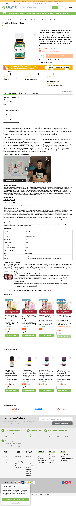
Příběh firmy (41, 458)
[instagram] (69, 482)
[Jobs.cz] (22, 482)
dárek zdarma (9, 300)
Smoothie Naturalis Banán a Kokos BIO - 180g (64, 316)
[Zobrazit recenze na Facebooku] (38, 409)
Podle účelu (5, 17)
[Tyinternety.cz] (33, 482)
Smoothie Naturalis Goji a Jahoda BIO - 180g (46, 316)
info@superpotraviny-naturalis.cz (51, 3)
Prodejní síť (6, 462)
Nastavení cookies (15, 503)
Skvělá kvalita (35, 435)
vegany (12, 26)
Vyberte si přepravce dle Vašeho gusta (58, 435)
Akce (4, 13)
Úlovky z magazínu (25, 93)
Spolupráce (18, 467)
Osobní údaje (52, 455)
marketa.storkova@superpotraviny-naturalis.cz (57, 285)
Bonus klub (29, 460)
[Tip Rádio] (30, 482)
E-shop (5, 456)
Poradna (36, 93)
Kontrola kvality (19, 462)
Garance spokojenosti (12, 441)
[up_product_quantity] (8, 331)
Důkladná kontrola (36, 436)
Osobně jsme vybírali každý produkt (15, 433)
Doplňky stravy (19, 13)
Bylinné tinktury (36, 13)
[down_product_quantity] (8, 333)
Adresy (51, 458)
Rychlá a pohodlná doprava (57, 431)
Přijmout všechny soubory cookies (15, 499)
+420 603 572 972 (36, 3)
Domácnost (58, 13)
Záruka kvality (68, 17)
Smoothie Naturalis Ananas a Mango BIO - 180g (11, 316)
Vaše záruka (18, 460)
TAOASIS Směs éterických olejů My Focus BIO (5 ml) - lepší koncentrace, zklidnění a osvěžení (29, 373)
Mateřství (50, 13)
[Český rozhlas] (15, 482)
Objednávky (52, 456)
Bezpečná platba (10, 445)
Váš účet (52, 451)
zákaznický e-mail (22, 277)
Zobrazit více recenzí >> (67, 91)
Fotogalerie (41, 462)
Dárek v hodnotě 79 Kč (48, 62)
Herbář (5, 458)
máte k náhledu (51, 264)
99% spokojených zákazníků (13, 447)
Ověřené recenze (19, 466)
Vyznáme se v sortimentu (14, 431)
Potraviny (28, 13)
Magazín (60, 17)
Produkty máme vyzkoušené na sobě (15, 435)
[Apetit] (18, 482)
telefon (29, 277)
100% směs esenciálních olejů (11, 122)
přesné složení (68, 264)
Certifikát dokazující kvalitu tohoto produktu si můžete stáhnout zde (21, 205)
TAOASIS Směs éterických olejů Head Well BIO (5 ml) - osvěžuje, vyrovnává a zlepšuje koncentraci (46, 373)
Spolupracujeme (42, 460)
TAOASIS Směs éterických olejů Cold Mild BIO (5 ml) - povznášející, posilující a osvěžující (63, 373)
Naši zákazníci (18, 464)
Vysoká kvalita (36, 431)
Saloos (5, 117)
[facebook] (63, 482)
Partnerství (29, 475)
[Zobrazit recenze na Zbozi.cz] (61, 409)
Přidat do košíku (56, 56)
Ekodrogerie (66, 13)
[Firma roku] (38, 488)
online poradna (37, 277)
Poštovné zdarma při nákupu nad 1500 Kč (59, 433)
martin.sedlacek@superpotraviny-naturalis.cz (31, 285)
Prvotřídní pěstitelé (36, 433)
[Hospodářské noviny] (26, 482)
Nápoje (44, 13)
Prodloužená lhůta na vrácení (13, 443)
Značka (6, 115)
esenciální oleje (25, 144)
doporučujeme (61, 300)
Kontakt (63, 451)
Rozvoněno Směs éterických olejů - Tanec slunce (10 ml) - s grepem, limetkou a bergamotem (12, 373)
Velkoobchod (29, 462)
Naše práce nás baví (11, 436)
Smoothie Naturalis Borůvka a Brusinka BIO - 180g (29, 316)
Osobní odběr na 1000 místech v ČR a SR (58, 436)
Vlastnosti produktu (10, 93)
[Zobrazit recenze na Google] (14, 409)
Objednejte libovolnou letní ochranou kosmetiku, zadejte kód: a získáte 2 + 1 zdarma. (39, 1)
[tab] (10, 93)
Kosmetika (11, 13)
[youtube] (66, 482)
